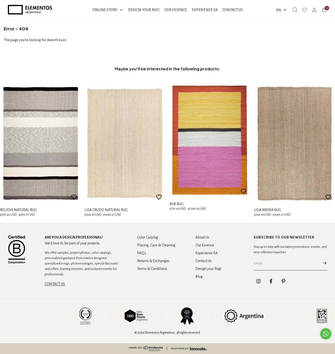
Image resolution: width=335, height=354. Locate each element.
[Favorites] (305, 10)
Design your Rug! (208, 269)
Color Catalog (147, 237)
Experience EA (206, 253)
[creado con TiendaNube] (146, 348)
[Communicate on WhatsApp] (325, 333)
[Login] (314, 10)
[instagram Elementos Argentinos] (258, 281)
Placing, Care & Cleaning (156, 245)
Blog (199, 276)
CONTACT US (55, 284)
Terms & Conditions (152, 269)
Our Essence (204, 245)
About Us (202, 237)
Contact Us (203, 261)
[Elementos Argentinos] (30, 9)
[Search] (295, 10)
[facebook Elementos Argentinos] (271, 281)
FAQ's (141, 253)
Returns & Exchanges (153, 261)
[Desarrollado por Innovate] (189, 348)
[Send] (324, 263)
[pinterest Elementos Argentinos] (283, 281)
